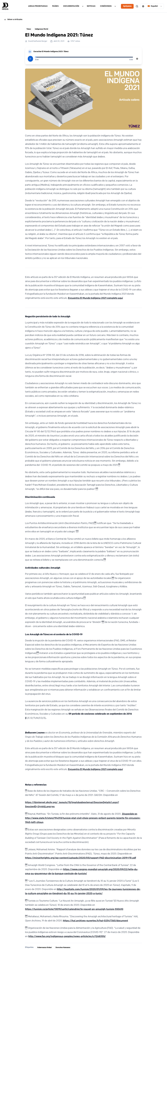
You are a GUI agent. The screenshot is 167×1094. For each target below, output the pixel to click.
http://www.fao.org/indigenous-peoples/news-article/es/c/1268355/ (67, 936)
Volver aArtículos (14, 20)
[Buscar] (137, 6)
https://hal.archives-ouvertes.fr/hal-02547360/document (95, 921)
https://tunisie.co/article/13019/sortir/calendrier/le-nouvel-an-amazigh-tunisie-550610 (74, 909)
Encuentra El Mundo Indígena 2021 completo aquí (95, 298)
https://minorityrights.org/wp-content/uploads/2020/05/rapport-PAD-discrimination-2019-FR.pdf (80, 858)
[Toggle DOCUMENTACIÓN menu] (82, 6)
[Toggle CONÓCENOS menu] (115, 6)
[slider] (36, 57)
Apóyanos (127, 6)
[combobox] (152, 6)
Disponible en (129, 814)
